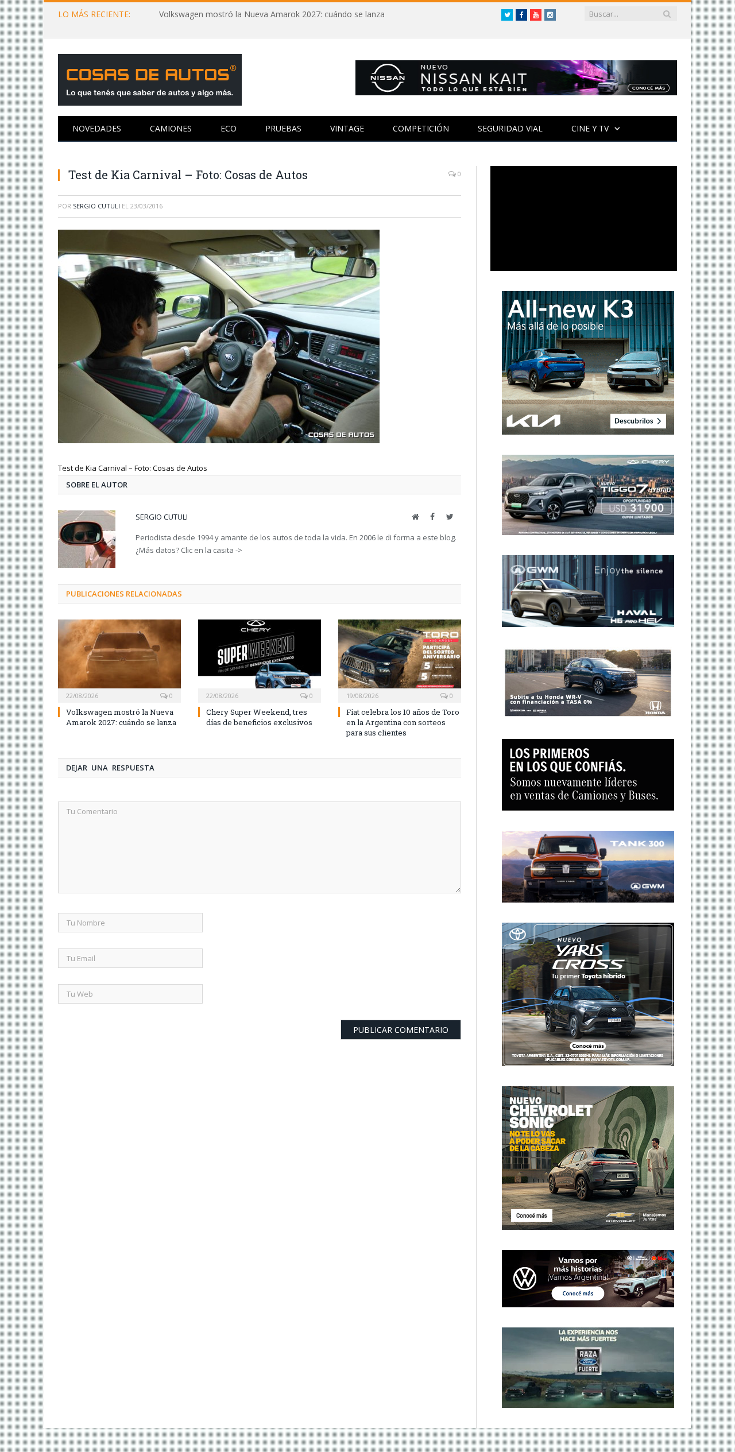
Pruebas (283, 128)
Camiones (171, 128)
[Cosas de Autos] (150, 77)
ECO (228, 128)
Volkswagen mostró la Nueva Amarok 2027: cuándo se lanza (272, 14)
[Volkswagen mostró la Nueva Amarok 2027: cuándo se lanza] (119, 659)
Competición (421, 128)
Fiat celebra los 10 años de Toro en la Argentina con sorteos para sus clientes (402, 722)
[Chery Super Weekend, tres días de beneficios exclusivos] (259, 659)
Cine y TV (590, 128)
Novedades (96, 128)
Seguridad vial (510, 128)
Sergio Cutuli (96, 206)
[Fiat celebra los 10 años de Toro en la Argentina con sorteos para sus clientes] (399, 659)
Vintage (347, 128)
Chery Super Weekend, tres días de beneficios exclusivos (259, 717)
